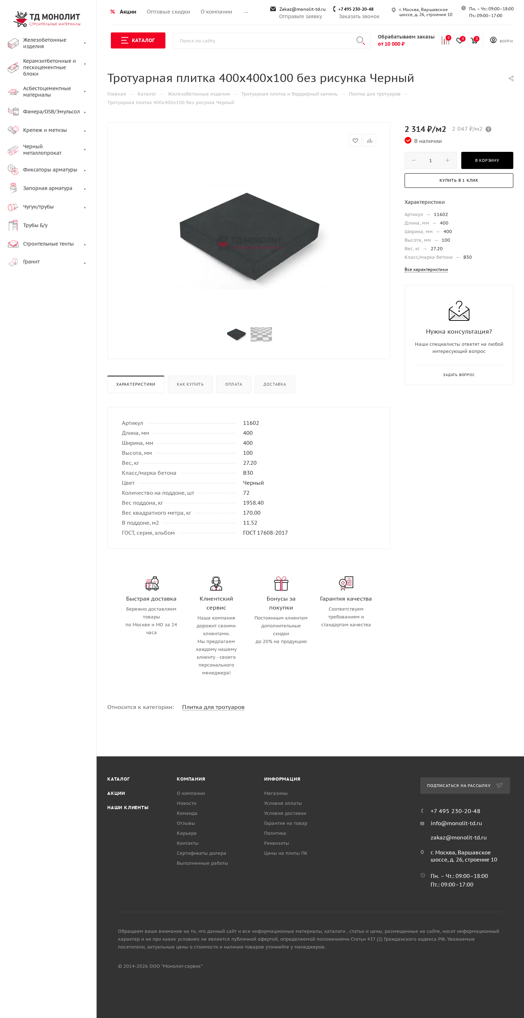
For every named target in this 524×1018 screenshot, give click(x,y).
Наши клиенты (128, 807)
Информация (282, 779)
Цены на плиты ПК (286, 853)
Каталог (118, 779)
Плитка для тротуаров (213, 706)
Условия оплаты (283, 803)
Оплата (233, 384)
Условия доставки (285, 813)
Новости (186, 803)
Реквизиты (276, 843)
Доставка (274, 384)
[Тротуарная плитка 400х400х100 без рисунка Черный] (249, 236)
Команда (187, 813)
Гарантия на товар (285, 823)
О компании (191, 793)
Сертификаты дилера (201, 853)
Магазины (276, 793)
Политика (275, 833)
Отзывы (186, 823)
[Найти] (361, 41)
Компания (191, 779)
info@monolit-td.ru (456, 823)
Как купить (190, 384)
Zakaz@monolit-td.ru (302, 9)
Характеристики (135, 384)
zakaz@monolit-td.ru (459, 837)
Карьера (187, 833)
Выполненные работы (202, 863)
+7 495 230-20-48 (356, 9)
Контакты (188, 843)
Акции (116, 793)
